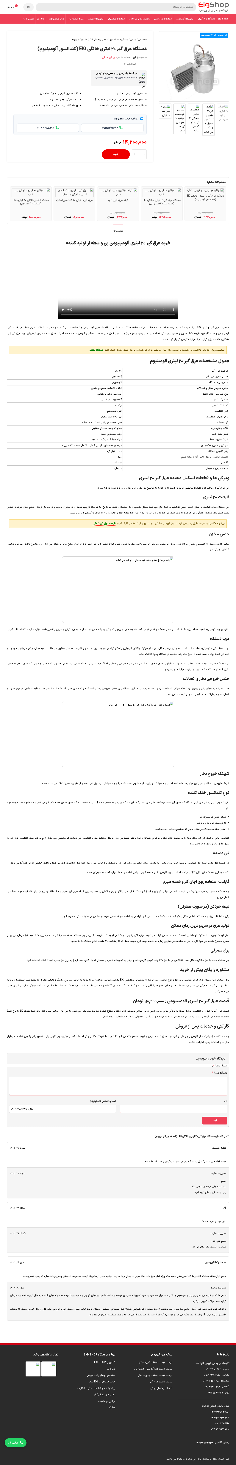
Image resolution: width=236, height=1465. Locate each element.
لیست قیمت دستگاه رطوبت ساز (155, 1375)
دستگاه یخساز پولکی (161, 1388)
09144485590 (212, 1375)
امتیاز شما (220, 1065)
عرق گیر (138, 39)
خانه (145, 39)
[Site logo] (213, 7)
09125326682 (213, 1369)
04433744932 (204, 1443)
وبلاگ (112, 1408)
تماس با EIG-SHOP (104, 1362)
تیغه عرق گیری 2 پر (118, 200)
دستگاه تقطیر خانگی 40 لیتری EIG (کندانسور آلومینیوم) (31, 202)
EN (28, 7)
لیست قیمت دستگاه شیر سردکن (155, 1362)
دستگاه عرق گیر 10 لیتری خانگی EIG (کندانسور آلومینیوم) (205, 198)
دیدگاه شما (219, 1073)
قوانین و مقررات (106, 1401)
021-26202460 (222, 1423)
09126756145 (210, 1381)
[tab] (118, 229)
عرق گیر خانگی (127, 39)
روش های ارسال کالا (104, 1395)
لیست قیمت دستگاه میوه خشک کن (153, 1369)
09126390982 (212, 1387)
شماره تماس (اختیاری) (103, 1101)
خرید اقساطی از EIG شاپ (102, 1382)
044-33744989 (220, 1412)
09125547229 (215, 1392)
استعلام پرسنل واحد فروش (101, 1375)
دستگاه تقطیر (96, 350)
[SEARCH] (40, 7)
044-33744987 (220, 1429)
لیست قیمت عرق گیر (161, 1382)
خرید (115, 154)
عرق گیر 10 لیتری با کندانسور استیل (74, 200)
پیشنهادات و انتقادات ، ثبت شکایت (96, 1388)
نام (225, 1101)
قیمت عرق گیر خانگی (104, 523)
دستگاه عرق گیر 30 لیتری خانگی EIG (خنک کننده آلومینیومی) (162, 202)
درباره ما (111, 1369)
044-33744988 (220, 1418)
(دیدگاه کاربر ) (130, 64)
